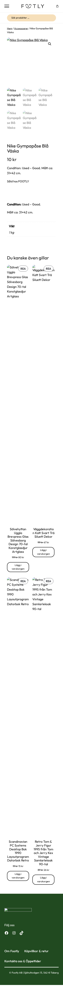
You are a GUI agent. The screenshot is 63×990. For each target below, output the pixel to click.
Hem (9, 28)
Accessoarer (21, 28)
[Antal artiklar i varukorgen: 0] (57, 6)
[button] (50, 44)
